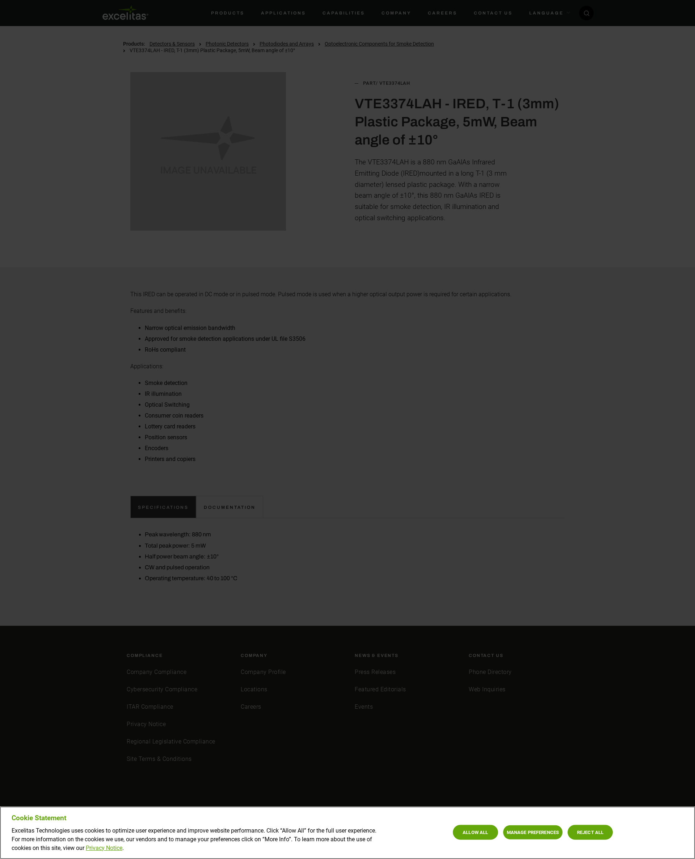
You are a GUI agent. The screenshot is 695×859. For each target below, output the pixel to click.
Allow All (475, 832)
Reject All (590, 832)
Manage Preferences (533, 832)
